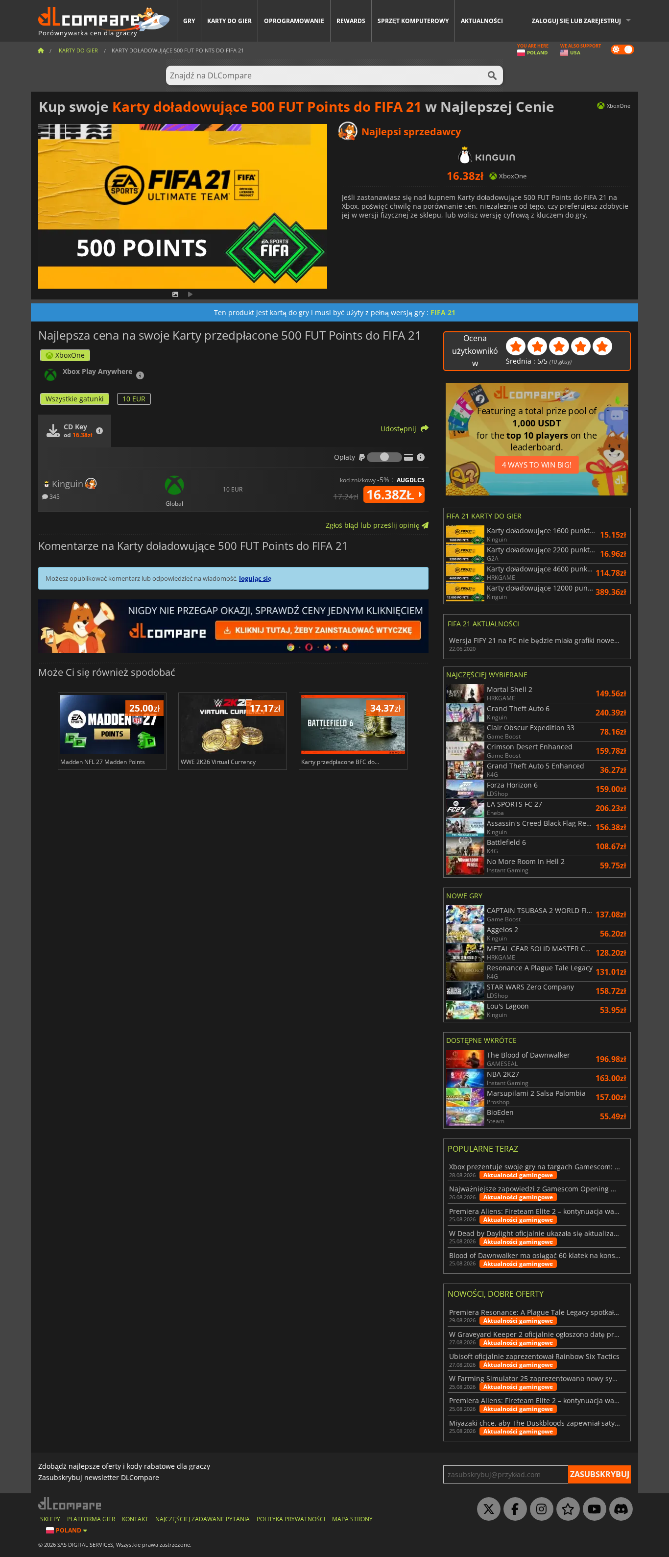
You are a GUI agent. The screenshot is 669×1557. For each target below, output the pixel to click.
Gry (189, 21)
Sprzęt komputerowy (413, 21)
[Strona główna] (41, 50)
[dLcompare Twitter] (486, 1509)
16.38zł (392, 494)
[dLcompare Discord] (618, 1509)
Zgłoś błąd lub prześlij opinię (374, 525)
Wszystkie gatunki (75, 398)
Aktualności (482, 21)
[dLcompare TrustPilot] (565, 1509)
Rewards (350, 21)
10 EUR (133, 398)
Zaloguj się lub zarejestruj (576, 21)
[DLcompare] (70, 1503)
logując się (255, 578)
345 (54, 496)
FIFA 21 (442, 312)
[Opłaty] (384, 457)
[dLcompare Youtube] (592, 1509)
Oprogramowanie (294, 21)
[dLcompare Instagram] (539, 1509)
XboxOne (70, 355)
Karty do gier (229, 21)
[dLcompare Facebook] (513, 1509)
